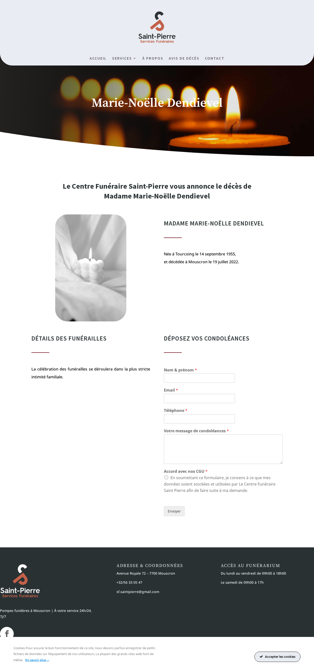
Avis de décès (184, 58)
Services (122, 58)
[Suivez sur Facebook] (7, 634)
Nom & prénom (180, 370)
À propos (152, 58)
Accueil (98, 58)
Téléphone (175, 410)
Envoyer (174, 511)
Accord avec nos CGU (186, 471)
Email (171, 390)
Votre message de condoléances (196, 431)
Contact (214, 58)
